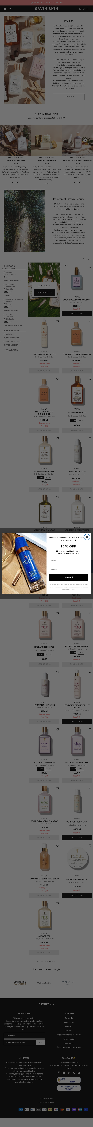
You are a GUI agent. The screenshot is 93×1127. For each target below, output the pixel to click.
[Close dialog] (87, 537)
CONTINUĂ (69, 577)
